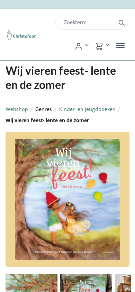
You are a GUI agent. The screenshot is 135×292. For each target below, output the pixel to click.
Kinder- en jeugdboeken (87, 109)
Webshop (17, 109)
